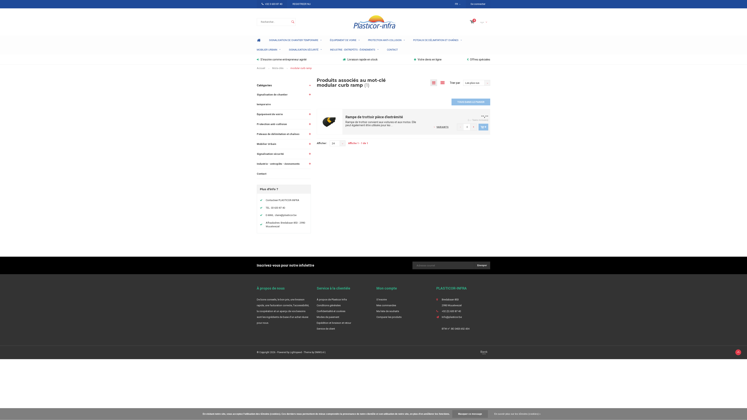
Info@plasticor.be (452, 317)
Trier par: (455, 82)
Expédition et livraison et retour (334, 322)
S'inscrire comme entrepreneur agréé (283, 59)
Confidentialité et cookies (331, 311)
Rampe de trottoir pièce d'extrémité (374, 117)
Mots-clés (277, 68)
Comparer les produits (389, 317)
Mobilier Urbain (267, 49)
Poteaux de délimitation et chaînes (436, 40)
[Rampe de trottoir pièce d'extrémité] (330, 121)
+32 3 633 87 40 (273, 4)
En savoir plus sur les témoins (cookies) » (517, 414)
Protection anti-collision (385, 40)
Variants (443, 127)
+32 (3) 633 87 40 (451, 311)
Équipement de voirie (343, 40)
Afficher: (322, 143)
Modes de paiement (328, 317)
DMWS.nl (319, 352)
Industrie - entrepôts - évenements (352, 49)
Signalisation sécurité (303, 49)
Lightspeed (296, 352)
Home (259, 40)
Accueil (261, 68)
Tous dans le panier (470, 102)
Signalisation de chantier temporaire (293, 40)
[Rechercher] (293, 22)
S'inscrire (381, 299)
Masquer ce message (470, 414)
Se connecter (478, 4)
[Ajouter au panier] (483, 127)
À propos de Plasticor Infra (332, 299)
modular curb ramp (301, 68)
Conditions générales (329, 305)
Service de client (326, 328)
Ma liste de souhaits (387, 311)
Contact (392, 49)
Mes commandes (386, 305)
